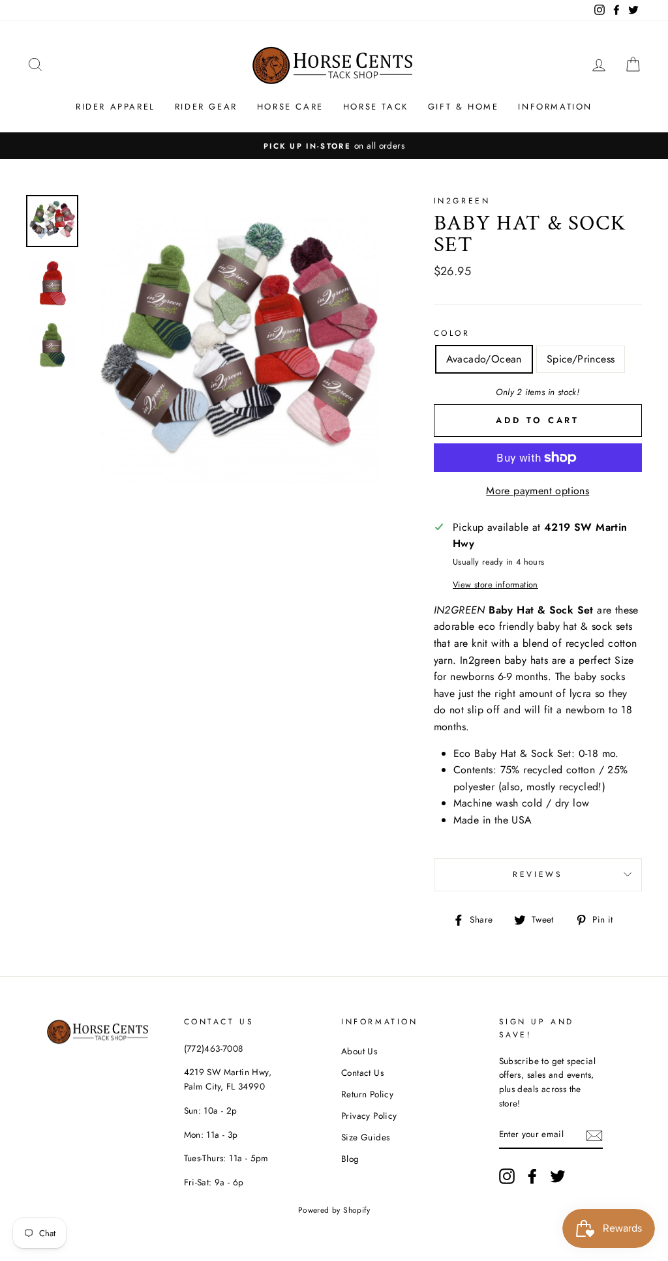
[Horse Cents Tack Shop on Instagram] (507, 1176)
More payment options (537, 490)
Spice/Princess (581, 358)
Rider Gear (206, 106)
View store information (495, 584)
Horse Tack (375, 106)
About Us (359, 1051)
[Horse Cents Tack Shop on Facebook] (532, 1176)
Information (555, 106)
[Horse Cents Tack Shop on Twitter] (558, 1176)
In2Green (462, 201)
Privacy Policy (369, 1115)
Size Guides (365, 1137)
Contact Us (362, 1072)
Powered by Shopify (334, 1210)
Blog (350, 1158)
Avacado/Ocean (484, 358)
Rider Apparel (115, 106)
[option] (334, 146)
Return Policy (367, 1094)
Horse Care (290, 106)
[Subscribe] (594, 1134)
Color (452, 333)
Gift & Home (463, 106)
